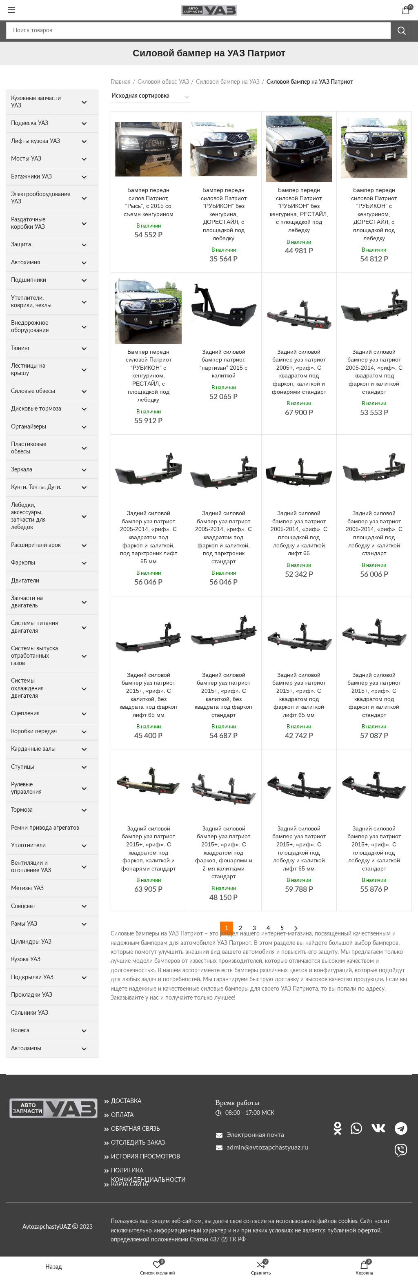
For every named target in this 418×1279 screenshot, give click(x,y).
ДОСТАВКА (126, 1101)
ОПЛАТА (122, 1115)
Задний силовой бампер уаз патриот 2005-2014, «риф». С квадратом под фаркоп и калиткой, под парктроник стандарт (223, 537)
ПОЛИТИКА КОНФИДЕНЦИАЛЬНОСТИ (148, 1171)
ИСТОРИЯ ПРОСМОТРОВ (145, 1157)
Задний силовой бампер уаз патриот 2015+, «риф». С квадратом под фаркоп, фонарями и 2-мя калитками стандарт (223, 852)
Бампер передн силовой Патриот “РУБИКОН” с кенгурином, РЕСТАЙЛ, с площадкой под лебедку (148, 375)
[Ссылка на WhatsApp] (356, 1128)
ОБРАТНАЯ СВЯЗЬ (135, 1129)
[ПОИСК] (401, 30)
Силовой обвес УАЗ (163, 82)
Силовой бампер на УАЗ (228, 82)
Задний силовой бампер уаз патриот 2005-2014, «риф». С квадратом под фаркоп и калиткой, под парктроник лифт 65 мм (148, 537)
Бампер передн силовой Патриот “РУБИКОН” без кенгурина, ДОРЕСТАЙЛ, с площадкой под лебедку (224, 214)
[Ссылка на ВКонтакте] (378, 1128)
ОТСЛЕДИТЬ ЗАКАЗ (138, 1143)
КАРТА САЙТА (129, 1184)
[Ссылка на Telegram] (401, 1128)
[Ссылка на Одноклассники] (337, 1128)
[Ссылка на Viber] (401, 1150)
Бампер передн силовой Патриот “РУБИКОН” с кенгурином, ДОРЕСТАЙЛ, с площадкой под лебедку (374, 214)
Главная (121, 82)
